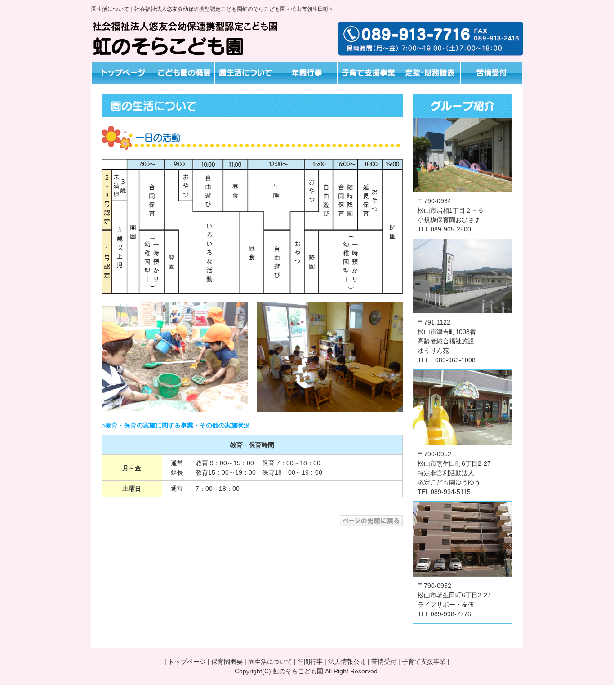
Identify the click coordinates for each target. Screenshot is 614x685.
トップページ (187, 661)
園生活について (270, 661)
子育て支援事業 (424, 661)
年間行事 (310, 661)
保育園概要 (227, 661)
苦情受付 (383, 661)
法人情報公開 (347, 661)
